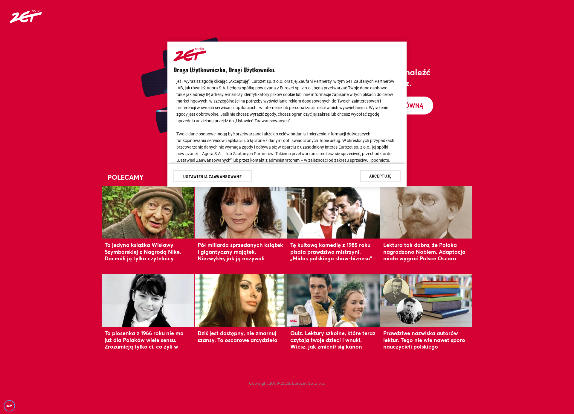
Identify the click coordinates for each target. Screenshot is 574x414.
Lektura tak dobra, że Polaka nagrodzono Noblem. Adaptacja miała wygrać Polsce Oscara (424, 251)
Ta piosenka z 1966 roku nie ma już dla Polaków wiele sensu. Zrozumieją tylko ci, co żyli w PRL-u (144, 343)
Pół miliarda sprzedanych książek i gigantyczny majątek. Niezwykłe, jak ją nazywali (240, 251)
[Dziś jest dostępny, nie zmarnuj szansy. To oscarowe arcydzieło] (241, 300)
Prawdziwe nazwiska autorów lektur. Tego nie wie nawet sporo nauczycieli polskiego (424, 339)
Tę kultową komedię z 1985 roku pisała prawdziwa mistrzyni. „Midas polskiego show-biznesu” (331, 251)
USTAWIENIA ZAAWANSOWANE (212, 176)
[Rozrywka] (26, 21)
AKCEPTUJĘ (380, 175)
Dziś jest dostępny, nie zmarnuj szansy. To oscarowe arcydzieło (237, 336)
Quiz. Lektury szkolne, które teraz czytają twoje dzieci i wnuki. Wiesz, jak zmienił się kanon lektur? (332, 343)
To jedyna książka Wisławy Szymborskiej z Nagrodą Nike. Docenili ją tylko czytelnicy (143, 251)
